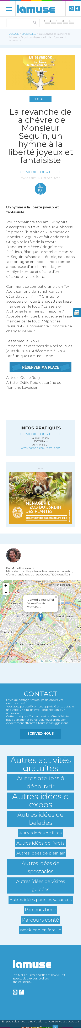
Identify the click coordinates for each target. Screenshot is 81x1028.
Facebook (77, 8)
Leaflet (40, 661)
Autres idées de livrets (40, 843)
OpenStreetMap (57, 661)
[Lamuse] (36, 9)
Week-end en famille (40, 929)
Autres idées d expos (40, 801)
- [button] (5, 592)
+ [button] (5, 585)
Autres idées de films (40, 832)
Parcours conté (40, 920)
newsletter (77, 312)
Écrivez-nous (40, 734)
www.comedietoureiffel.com (40, 447)
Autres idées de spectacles (40, 867)
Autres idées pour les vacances (41, 899)
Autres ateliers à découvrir (40, 782)
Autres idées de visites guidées (40, 885)
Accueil (14, 33)
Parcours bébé (40, 909)
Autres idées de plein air (40, 853)
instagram (71, 8)
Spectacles (29, 33)
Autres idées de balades (40, 818)
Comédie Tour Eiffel (40, 172)
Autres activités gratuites (40, 764)
